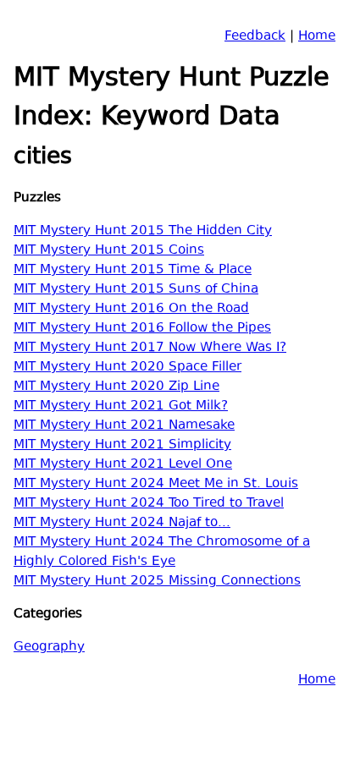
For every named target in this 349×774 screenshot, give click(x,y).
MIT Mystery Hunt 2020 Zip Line (116, 387)
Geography (49, 647)
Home (316, 37)
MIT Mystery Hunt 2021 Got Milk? (121, 406)
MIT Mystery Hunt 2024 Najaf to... (122, 523)
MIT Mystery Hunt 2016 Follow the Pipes (142, 328)
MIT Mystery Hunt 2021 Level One (123, 465)
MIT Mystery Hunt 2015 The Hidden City (143, 231)
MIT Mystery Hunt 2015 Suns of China (136, 289)
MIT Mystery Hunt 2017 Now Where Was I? (150, 348)
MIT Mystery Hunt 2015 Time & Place (133, 270)
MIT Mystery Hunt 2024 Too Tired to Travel (149, 503)
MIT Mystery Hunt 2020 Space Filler (127, 367)
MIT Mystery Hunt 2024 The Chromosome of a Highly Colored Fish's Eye (162, 552)
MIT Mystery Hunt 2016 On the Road (131, 309)
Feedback (254, 37)
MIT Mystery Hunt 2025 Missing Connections (157, 581)
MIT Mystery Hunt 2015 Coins (109, 251)
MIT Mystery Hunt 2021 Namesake (124, 426)
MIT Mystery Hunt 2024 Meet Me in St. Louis (156, 484)
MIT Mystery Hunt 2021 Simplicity (122, 445)
